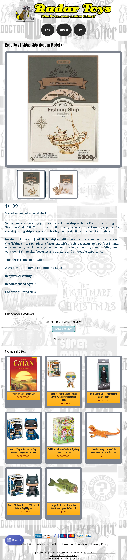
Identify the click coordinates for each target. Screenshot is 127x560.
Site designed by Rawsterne (63, 556)
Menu (48, 30)
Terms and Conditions (74, 544)
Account (64, 30)
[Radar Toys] (63, 21)
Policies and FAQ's (47, 544)
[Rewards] (14, 540)
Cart (79, 30)
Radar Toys (55, 553)
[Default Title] (63, 109)
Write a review (63, 328)
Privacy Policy (100, 544)
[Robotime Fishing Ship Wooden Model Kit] (31, 184)
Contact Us (25, 544)
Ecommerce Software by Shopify (63, 559)
